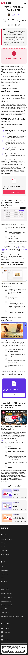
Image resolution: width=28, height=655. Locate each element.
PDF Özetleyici (5, 554)
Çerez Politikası (20, 648)
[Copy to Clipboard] (19, 25)
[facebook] (16, 25)
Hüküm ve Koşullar (7, 597)
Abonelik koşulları (6, 593)
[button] (14, 56)
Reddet (11, 651)
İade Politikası (5, 612)
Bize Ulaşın (4, 570)
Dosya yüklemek (14, 192)
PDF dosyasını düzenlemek (8, 441)
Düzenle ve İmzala (6, 539)
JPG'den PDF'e (5, 249)
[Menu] (25, 3)
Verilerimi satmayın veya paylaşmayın (12, 616)
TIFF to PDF (11, 229)
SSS (2, 578)
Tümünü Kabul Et (20, 651)
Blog (2, 566)
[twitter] (9, 25)
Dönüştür (4, 543)
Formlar (3, 547)
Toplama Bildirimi (6, 605)
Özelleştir (5, 651)
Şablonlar (4, 551)
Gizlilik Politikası (11, 648)
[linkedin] (12, 25)
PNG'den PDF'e (22, 248)
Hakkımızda (4, 574)
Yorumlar (4, 581)
